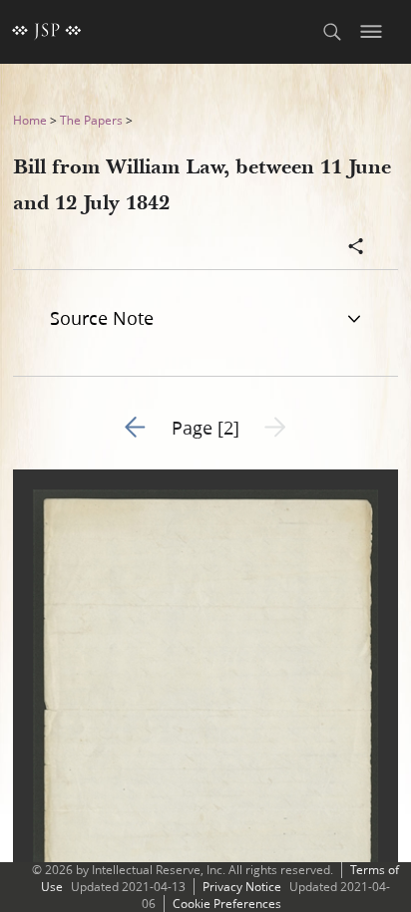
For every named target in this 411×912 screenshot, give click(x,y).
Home (30, 120)
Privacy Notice (242, 886)
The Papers (91, 120)
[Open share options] (356, 248)
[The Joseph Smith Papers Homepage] (47, 32)
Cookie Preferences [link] (227, 903)
